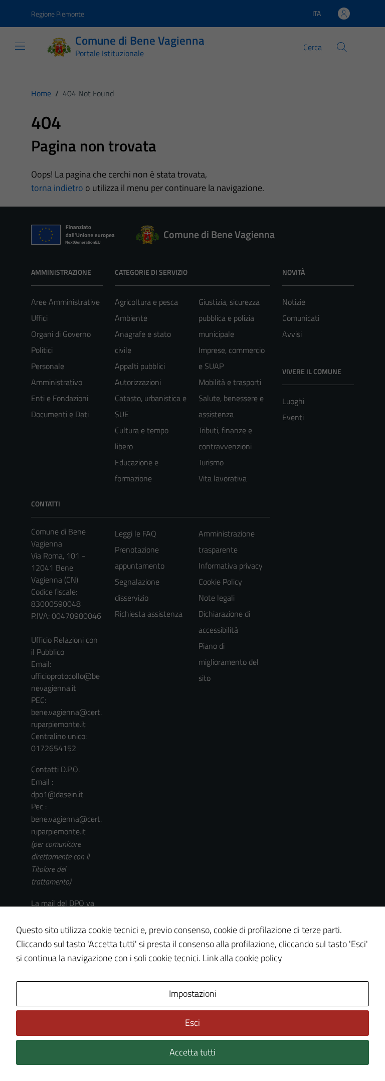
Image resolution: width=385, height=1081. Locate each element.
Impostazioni (193, 993)
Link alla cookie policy (242, 958)
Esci (192, 1022)
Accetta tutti (192, 1052)
